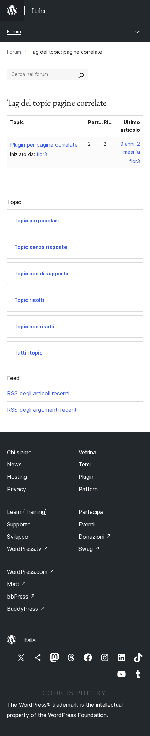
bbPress (21, 596)
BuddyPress (26, 608)
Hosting (17, 476)
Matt (17, 584)
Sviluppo (17, 536)
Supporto (19, 524)
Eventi (86, 524)
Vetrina (87, 452)
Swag (89, 548)
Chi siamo (19, 452)
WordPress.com (30, 571)
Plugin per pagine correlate (44, 144)
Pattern (88, 489)
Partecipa (90, 511)
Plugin (85, 476)
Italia (29, 640)
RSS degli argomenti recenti (42, 409)
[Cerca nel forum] (81, 74)
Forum (14, 32)
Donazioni (94, 536)
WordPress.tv (27, 548)
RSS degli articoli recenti (38, 393)
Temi (84, 464)
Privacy (16, 489)
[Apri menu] (139, 10)
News (14, 464)
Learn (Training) (27, 511)
